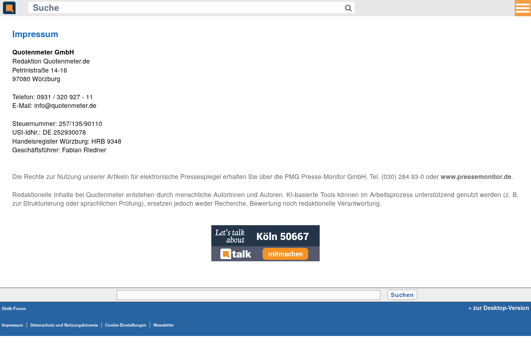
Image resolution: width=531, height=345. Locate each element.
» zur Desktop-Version (499, 308)
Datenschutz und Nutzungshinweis (64, 325)
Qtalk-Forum (14, 308)
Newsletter (164, 325)
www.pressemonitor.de (476, 176)
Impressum (12, 325)
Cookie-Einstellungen (125, 325)
